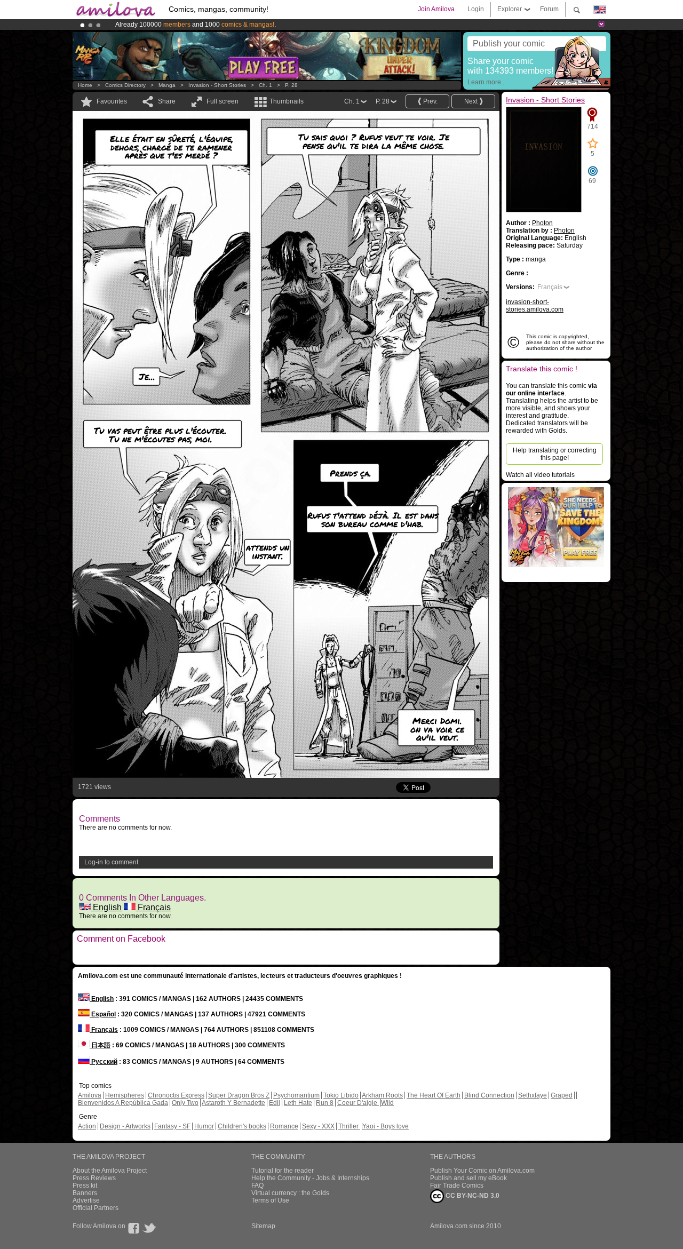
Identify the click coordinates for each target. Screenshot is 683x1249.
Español (103, 1014)
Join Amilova (436, 9)
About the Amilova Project (110, 1170)
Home (85, 85)
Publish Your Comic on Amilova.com (482, 1170)
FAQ (257, 1185)
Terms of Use (270, 1200)
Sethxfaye (532, 1095)
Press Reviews (94, 1178)
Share (167, 101)
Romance (284, 1126)
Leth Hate (298, 1103)
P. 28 (291, 85)
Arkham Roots (382, 1095)
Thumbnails (286, 101)
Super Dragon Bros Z (238, 1095)
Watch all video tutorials (540, 475)
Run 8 (324, 1103)
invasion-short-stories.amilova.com (534, 305)
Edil (274, 1103)
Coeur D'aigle (358, 1103)
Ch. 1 (265, 85)
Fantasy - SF (172, 1126)
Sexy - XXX (318, 1126)
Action (87, 1126)
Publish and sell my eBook (468, 1178)
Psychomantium (296, 1095)
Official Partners (95, 1208)
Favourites (112, 101)
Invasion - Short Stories (217, 85)
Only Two (185, 1103)
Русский (103, 1061)
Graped (562, 1095)
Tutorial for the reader (282, 1170)
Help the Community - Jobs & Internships (310, 1178)
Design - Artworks (125, 1126)
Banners (85, 1193)
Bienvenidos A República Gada (123, 1103)
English (106, 907)
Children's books (242, 1126)
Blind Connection (489, 1095)
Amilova (89, 1095)
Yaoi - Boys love (385, 1126)
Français (153, 907)
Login (475, 9)
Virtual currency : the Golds (290, 1193)
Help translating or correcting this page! (555, 454)
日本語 (100, 1045)
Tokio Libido (341, 1095)
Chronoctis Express (176, 1095)
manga (167, 85)
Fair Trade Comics (456, 1185)
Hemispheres (124, 1095)
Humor (204, 1126)
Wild (387, 1103)
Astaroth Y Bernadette (233, 1103)
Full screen (223, 101)
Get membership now (293, 24)
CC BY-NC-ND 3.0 (471, 1195)
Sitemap (263, 1226)
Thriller (349, 1126)
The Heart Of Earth (433, 1095)
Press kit (85, 1185)
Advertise (86, 1200)
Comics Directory (125, 85)
